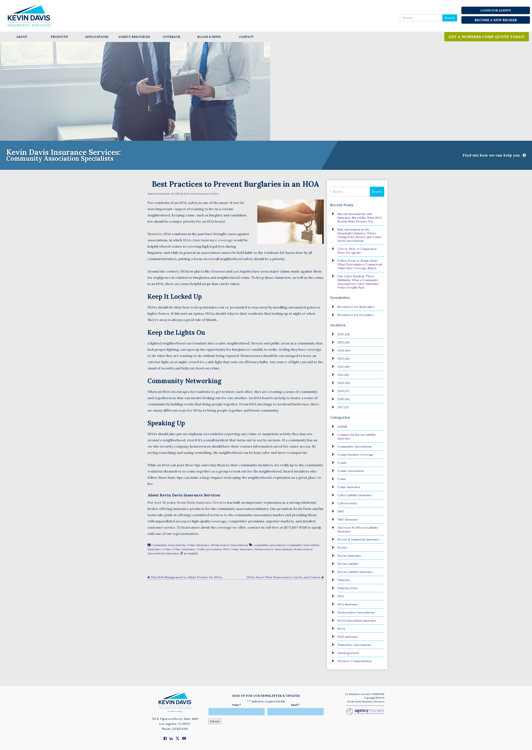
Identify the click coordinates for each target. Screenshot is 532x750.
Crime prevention (209, 549)
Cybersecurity (347, 503)
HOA (340, 596)
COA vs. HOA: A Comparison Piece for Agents (357, 250)
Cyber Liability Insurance (354, 495)
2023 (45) (343, 358)
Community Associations (168, 545)
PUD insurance (347, 637)
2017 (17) (343, 407)
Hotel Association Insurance (357, 620)
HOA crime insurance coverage (208, 240)
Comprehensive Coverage (355, 454)
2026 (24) (343, 334)
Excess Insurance (349, 556)
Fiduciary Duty (347, 588)
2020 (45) (343, 383)
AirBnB (342, 426)
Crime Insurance (198, 545)
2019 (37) (343, 391)
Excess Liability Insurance (355, 572)
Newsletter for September (356, 307)
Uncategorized (347, 653)
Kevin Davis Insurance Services (201, 193)
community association (269, 545)
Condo (342, 463)
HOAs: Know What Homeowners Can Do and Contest (284, 577)
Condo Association (350, 471)
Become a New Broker (495, 20)
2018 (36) (343, 399)
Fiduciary (343, 580)
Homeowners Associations (229, 545)
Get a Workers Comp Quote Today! (486, 36)
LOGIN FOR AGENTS (495, 10)
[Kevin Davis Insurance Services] (29, 15)
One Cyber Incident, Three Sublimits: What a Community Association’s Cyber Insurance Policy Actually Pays (358, 281)
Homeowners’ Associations (273, 549)
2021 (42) (343, 375)
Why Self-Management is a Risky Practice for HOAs (186, 577)
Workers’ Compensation (354, 661)
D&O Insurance (347, 519)
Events (342, 547)
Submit (215, 721)
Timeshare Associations (354, 645)
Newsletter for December (355, 315)
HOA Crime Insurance (238, 549)
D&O (340, 511)
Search (449, 18)
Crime (167, 549)
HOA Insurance (347, 604)
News (341, 628)
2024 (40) (343, 350)
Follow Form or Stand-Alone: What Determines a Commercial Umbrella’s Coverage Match (359, 264)
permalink (191, 553)
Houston (218, 271)
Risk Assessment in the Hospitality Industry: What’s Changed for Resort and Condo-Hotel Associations (359, 235)
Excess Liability (348, 564)
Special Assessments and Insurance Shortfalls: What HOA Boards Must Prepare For (359, 217)
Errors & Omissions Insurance (358, 539)
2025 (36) (343, 342)
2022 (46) (343, 367)
